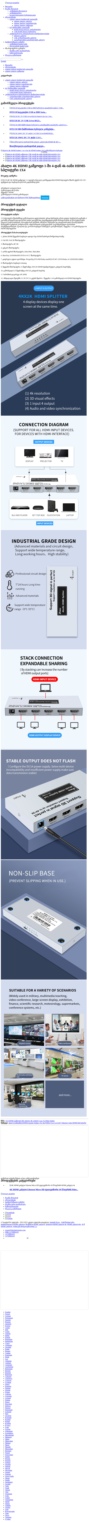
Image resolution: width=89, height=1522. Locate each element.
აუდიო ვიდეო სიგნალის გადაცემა (23, 19)
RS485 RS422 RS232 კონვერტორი (27, 30)
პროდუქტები (10, 17)
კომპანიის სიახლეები (18, 44)
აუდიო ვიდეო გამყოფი (23, 25)
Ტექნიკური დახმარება (20, 51)
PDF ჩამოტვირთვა (32, 198)
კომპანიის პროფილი (18, 11)
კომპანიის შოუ (15, 13)
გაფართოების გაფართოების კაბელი (29, 40)
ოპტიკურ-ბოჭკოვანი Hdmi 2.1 (25, 1226)
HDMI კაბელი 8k (74, 1224)
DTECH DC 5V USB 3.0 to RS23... (25, 121)
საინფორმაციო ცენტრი (14, 42)
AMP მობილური (67, 1222)
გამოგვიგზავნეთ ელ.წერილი (13, 198)
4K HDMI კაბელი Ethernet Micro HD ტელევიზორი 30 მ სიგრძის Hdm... (44, 1189)
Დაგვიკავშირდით (13, 55)
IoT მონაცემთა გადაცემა (20, 27)
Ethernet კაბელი (20, 36)
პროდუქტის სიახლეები (19, 46)
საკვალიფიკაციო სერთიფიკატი (23, 15)
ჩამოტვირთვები (16, 53)
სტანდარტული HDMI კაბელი (13, 1224)
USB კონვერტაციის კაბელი (25, 38)
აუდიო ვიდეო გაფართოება (25, 23)
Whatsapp (45, 198)
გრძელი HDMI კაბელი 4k (56, 1224)
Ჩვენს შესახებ (11, 9)
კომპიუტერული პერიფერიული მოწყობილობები (29, 34)
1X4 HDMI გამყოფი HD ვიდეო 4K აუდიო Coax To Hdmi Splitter (30, 1121)
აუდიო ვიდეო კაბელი (23, 21)
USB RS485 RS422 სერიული (25, 32)
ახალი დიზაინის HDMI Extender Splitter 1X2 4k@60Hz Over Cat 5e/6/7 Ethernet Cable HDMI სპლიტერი (47, 1123)
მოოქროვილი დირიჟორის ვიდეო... (27, 146)
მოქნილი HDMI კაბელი (35, 1224)
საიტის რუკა (55, 1222)
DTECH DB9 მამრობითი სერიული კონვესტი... (32, 129)
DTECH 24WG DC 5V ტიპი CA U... (26, 137)
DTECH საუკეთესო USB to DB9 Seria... (28, 112)
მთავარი (8, 6)
